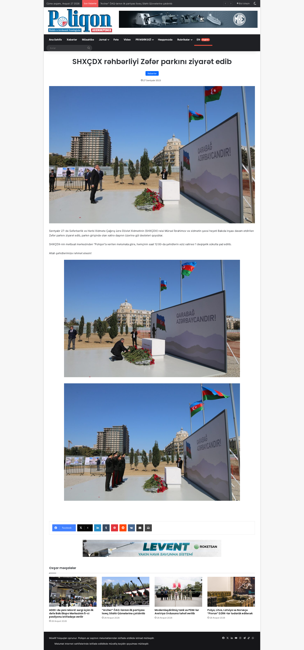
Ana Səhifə (55, 39)
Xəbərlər (72, 39)
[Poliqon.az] (79, 20)
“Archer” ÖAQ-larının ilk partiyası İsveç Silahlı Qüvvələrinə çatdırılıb (136, 3)
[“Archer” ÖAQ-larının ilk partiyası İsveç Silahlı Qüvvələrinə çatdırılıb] (125, 592)
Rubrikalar (183, 39)
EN (203, 39)
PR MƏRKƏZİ (143, 39)
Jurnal (103, 39)
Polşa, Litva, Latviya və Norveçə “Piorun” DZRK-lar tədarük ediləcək (230, 611)
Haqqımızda (165, 39)
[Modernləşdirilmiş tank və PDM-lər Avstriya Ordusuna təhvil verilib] (178, 592)
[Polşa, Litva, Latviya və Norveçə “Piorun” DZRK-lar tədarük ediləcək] (231, 592)
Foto (116, 39)
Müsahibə (88, 39)
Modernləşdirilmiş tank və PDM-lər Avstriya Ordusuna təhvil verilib (177, 611)
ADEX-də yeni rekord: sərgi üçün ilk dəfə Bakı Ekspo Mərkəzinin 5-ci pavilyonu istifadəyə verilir (71, 613)
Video (127, 39)
